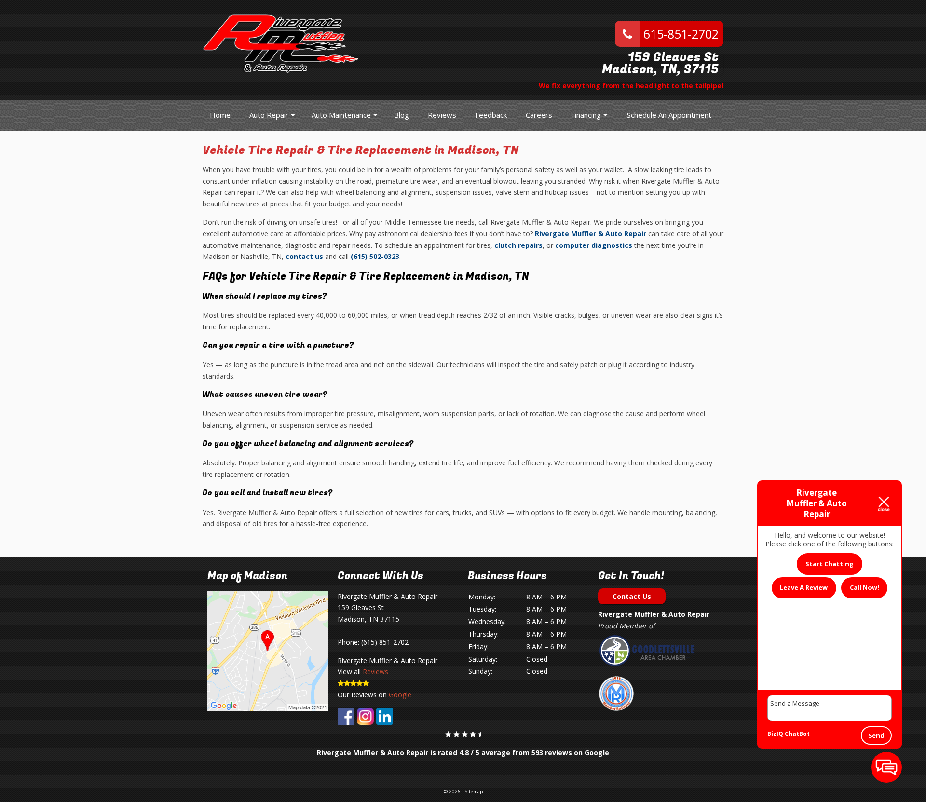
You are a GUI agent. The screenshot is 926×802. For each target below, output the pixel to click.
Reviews (442, 115)
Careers (539, 115)
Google (400, 694)
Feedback (491, 115)
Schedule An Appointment (669, 115)
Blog (401, 115)
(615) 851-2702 (385, 642)
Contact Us (632, 596)
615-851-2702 (679, 34)
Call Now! (864, 587)
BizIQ (775, 734)
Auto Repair (268, 115)
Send (876, 735)
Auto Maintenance (341, 115)
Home (220, 115)
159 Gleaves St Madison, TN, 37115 (660, 64)
